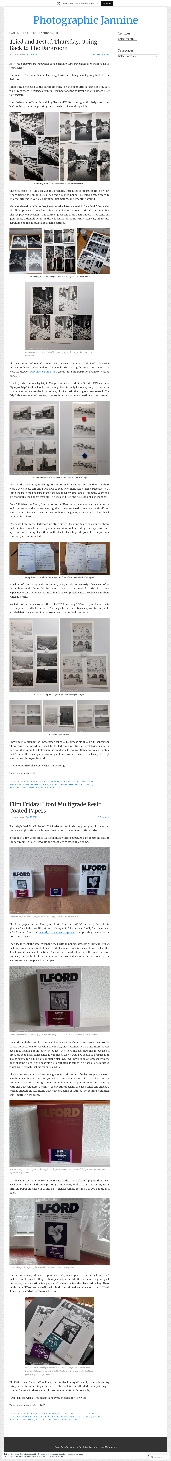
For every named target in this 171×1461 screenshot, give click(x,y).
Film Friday (50, 1414)
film (39, 782)
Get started (107, 3)
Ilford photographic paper (75, 785)
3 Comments (104, 817)
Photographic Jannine (85, 20)
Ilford (53, 785)
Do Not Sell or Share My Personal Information (96, 1447)
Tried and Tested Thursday (76, 782)
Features (29, 782)
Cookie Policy (58, 1456)
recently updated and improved (57, 932)
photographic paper (48, 1420)
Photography (51, 782)
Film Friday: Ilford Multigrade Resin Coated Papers (55, 807)
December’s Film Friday (43, 371)
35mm (13, 785)
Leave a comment (101, 54)
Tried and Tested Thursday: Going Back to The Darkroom (53, 44)
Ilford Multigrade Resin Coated (71, 1417)
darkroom (23, 785)
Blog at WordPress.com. (64, 1447)
